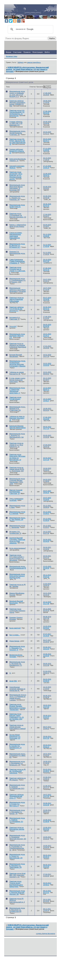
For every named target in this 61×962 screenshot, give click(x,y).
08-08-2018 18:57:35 (47, 617)
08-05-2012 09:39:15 (47, 856)
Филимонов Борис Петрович (15, 655)
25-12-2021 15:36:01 (47, 512)
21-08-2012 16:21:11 (47, 786)
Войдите (21, 62)
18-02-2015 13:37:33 (47, 706)
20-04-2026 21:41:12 (47, 133)
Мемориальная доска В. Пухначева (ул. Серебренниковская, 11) (17, 847)
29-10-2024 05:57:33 (47, 260)
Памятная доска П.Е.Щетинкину (15, 398)
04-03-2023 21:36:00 (47, 480)
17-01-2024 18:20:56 (47, 347)
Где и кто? (13, 326)
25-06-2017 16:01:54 (47, 648)
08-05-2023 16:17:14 (47, 427)
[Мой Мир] (19, 21)
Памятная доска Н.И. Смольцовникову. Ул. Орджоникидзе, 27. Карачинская (17, 112)
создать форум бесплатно (45, 933)
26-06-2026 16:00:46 (47, 122)
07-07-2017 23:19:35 (47, 635)
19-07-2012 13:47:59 (47, 795)
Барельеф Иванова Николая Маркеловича (17, 426)
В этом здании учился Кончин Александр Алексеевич (17, 379)
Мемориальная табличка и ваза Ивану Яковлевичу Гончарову (17, 289)
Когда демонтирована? (17, 548)
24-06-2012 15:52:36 (47, 804)
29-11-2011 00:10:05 (47, 900)
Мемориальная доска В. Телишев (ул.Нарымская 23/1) (17, 786)
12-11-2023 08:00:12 (47, 388)
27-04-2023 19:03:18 (47, 445)
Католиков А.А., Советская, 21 (14, 318)
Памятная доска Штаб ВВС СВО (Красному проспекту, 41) (17, 875)
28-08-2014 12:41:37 (47, 716)
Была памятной (15, 628)
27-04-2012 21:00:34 (47, 875)
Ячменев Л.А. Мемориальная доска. (17, 252)
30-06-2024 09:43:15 (47, 308)
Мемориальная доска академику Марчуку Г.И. (17, 335)
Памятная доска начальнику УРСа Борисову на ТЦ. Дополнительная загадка (15, 175)
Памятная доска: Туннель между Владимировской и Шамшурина (16, 883)
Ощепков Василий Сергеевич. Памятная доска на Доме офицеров (17, 540)
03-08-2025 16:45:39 (47, 197)
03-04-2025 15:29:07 (47, 225)
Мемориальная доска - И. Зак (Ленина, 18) (17, 518)
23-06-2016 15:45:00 (47, 655)
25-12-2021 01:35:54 (47, 519)
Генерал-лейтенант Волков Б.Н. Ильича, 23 (16, 151)
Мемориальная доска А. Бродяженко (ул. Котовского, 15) (17, 763)
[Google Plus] (23, 21)
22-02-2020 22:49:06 (47, 567)
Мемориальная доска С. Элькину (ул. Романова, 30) (17, 197)
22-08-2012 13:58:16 (47, 778)
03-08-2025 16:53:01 (47, 187)
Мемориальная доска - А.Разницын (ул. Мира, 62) (17, 755)
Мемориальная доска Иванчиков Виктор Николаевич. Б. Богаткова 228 (17, 187)
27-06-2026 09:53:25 (47, 112)
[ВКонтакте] (6, 21)
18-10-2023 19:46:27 (47, 399)
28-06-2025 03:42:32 (47, 205)
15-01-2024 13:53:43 (47, 364)
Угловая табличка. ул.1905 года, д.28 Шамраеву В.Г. (16, 123)
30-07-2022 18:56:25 (47, 491)
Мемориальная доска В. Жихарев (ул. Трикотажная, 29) (17, 865)
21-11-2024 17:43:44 (47, 245)
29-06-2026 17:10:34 (47, 101)
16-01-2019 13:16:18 (47, 594)
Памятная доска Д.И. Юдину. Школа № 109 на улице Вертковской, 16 (17, 141)
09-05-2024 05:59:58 (47, 325)
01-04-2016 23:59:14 (47, 672)
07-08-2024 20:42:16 (47, 269)
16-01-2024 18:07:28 (47, 355)
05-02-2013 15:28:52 (47, 770)
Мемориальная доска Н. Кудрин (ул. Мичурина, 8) (17, 804)
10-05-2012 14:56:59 (47, 846)
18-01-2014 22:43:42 (47, 754)
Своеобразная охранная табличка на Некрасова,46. (17, 688)
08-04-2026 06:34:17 (47, 140)
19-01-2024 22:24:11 (47, 335)
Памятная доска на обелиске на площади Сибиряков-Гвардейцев (17, 345)
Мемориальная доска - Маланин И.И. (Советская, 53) (17, 408)
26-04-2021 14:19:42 (47, 548)
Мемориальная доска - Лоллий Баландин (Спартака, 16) (17, 132)
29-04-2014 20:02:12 (47, 746)
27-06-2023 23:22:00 (47, 418)
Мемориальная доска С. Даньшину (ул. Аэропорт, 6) (17, 648)
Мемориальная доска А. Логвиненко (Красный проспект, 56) (17, 837)
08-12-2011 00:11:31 (47, 891)
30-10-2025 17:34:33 (47, 159)
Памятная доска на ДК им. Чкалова (17, 585)
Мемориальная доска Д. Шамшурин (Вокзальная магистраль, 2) (17, 390)
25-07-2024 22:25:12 (47, 280)
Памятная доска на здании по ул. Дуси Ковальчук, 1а (16, 444)
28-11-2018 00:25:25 (47, 609)
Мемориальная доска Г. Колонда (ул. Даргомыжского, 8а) (17, 435)
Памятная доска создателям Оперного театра (17, 610)
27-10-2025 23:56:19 (47, 166)
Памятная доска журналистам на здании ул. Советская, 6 (17, 269)
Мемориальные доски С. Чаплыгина (17, 526)
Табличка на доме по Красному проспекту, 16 (17, 418)
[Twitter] (10, 21)
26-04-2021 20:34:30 (47, 540)
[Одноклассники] (14, 21)
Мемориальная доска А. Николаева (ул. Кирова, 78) (17, 811)
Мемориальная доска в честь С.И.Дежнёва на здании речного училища (17, 697)
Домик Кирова (14, 641)
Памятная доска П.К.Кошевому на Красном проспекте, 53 (17, 215)
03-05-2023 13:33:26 (47, 436)
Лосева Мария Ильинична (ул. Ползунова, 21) (14, 736)
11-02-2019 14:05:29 (47, 584)
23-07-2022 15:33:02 (47, 498)
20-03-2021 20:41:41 (47, 557)
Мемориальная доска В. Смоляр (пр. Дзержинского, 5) (17, 745)
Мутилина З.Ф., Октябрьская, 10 (15, 532)
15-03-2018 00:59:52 (47, 627)
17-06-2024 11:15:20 (47, 317)
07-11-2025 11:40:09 (47, 149)
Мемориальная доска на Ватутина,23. (17, 205)
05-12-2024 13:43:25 (47, 235)
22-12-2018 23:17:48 (47, 602)
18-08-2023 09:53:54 (47, 409)
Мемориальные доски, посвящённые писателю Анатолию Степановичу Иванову (17, 363)
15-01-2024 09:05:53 (47, 373)
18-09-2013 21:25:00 (47, 762)
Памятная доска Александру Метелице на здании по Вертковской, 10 (17, 457)
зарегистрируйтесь (34, 62)
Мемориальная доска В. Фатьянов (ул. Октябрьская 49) (17, 909)
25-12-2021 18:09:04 (47, 506)
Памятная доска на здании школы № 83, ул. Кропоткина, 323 (16, 469)
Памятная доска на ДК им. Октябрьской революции (17, 771)
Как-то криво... (14, 635)
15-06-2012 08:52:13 (47, 811)
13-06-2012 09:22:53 (47, 828)
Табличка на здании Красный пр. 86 (16, 373)
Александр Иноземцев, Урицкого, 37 (17, 159)
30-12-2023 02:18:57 (47, 379)
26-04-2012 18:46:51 (47, 884)
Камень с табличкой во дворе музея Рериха (17, 225)
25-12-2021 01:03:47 (47, 526)
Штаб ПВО (13, 681)
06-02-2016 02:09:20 (47, 680)
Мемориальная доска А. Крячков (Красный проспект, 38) (17, 892)
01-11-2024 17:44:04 (47, 253)
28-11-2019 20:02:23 (47, 576)
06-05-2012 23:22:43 (47, 865)
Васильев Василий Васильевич (16, 602)
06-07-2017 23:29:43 (47, 641)
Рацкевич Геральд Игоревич (15, 618)
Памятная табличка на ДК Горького (17, 779)
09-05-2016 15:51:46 (47, 664)
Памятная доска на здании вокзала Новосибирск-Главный (17, 726)
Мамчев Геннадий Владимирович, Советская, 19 (15, 491)
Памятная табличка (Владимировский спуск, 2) (16, 796)
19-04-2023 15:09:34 (47, 469)
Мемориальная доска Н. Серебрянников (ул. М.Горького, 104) (17, 280)
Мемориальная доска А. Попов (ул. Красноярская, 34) (17, 856)
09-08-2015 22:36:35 (47, 696)
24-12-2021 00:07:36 (47, 532)
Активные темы (11, 56)
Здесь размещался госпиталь (16, 499)
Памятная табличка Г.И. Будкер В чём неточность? (16, 308)
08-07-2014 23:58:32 (47, 727)
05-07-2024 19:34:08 (47, 298)
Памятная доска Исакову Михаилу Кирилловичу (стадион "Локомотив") (17, 707)
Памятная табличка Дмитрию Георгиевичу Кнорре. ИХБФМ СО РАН (17, 103)
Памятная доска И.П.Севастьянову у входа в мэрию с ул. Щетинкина (16, 557)
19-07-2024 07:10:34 (47, 289)
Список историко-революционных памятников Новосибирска (15, 235)
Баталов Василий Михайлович (15, 355)
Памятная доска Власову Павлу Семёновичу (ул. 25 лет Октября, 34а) (16, 716)
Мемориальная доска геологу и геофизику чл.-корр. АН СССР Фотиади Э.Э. (17, 93)
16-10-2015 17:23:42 (47, 688)
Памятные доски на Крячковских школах (16, 828)
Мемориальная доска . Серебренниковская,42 (17, 567)
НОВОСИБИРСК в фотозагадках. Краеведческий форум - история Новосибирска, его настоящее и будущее (27, 69)
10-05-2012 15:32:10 (47, 838)
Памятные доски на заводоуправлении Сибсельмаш (16, 299)
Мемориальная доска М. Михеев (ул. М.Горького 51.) (17, 245)
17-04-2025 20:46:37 (47, 215)
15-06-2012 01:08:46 (47, 820)
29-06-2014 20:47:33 (47, 737)
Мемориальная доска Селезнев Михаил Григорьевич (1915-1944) (17, 481)
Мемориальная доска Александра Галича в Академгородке (17, 575)
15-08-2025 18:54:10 (47, 174)
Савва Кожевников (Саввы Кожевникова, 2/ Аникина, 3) (17, 261)
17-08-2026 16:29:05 (47, 94)
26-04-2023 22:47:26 (47, 458)
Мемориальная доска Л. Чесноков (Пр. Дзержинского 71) (17, 663)
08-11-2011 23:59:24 (47, 909)
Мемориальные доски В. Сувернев (17, 512)
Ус (10, 673)
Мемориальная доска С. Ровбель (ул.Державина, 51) (17, 819)
